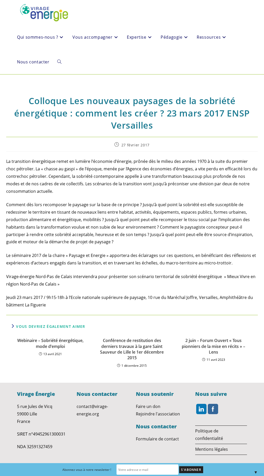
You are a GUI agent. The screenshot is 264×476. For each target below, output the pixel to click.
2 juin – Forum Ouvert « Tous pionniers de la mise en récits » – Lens (213, 346)
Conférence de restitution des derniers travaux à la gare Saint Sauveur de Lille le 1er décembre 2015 (132, 349)
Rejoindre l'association (158, 414)
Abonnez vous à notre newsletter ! (86, 469)
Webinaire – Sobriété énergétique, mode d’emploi (50, 343)
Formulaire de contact (157, 439)
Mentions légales (211, 449)
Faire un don (148, 406)
